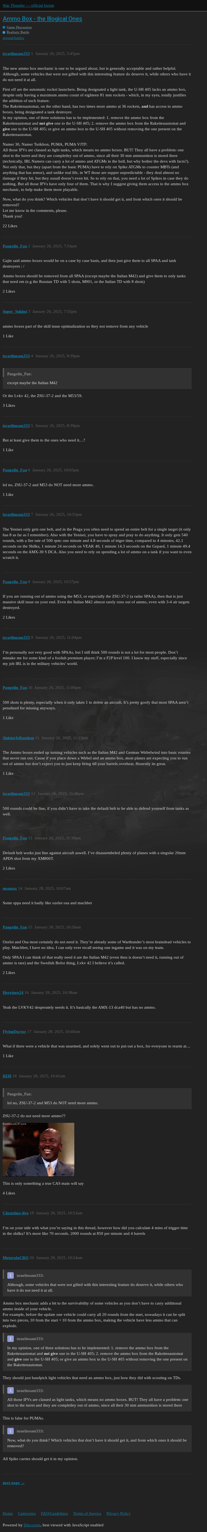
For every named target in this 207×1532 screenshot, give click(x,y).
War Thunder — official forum (28, 5)
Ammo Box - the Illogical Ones (42, 18)
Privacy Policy (118, 1513)
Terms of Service (87, 1513)
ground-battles (13, 38)
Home (8, 1513)
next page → (14, 1483)
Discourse (32, 1525)
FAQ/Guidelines (54, 1513)
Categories (27, 1513)
